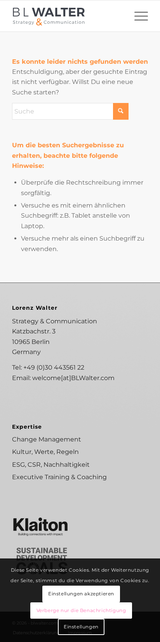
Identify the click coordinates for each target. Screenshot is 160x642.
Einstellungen (81, 627)
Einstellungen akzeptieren (81, 594)
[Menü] (137, 15)
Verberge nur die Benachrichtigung (81, 610)
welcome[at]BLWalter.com (73, 378)
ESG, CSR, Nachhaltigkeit (51, 464)
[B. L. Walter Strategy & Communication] (66, 15)
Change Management (46, 439)
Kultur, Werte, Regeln (45, 451)
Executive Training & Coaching (59, 477)
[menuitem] (137, 15)
